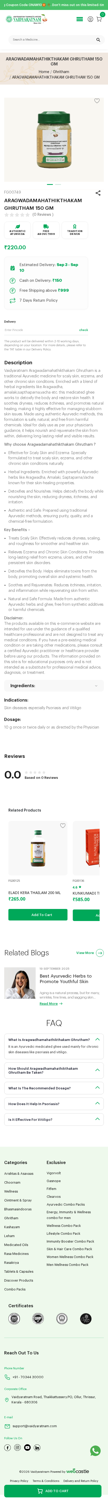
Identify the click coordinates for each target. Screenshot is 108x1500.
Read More (49, 1003)
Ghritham (61, 72)
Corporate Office (15, 1389)
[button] (50, 184)
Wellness (11, 1191)
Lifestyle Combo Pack (63, 1233)
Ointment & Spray (18, 1200)
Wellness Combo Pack (64, 1225)
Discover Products (18, 1280)
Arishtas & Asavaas (18, 1173)
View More (85, 953)
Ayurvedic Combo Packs (66, 1204)
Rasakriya (11, 1262)
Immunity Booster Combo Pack (70, 1241)
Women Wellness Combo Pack (70, 1257)
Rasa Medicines (16, 1253)
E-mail (8, 1417)
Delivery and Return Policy (80, 1481)
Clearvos (54, 1196)
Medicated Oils (16, 1245)
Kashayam (12, 1227)
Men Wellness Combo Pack (67, 1264)
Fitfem (51, 1188)
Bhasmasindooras (17, 1209)
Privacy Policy (19, 1481)
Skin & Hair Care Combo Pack (69, 1249)
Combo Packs (14, 1289)
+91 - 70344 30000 (28, 1377)
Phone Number (14, 1368)
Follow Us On (13, 1438)
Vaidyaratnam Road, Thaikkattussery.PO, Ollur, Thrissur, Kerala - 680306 (54, 1400)
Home (44, 72)
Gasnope (54, 1181)
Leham (9, 1236)
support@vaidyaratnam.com (35, 1426)
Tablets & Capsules (18, 1271)
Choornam (12, 1182)
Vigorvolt (54, 1173)
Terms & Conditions (46, 1481)
